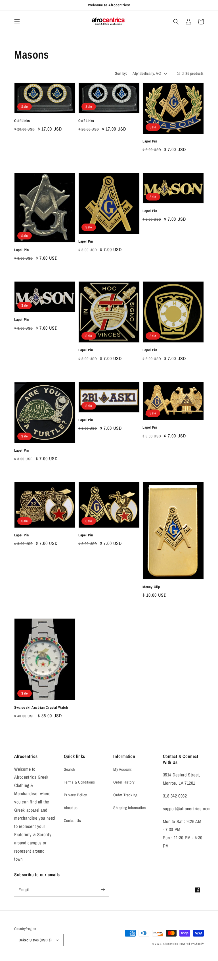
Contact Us (72, 820)
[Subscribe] (103, 889)
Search (69, 769)
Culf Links (22, 120)
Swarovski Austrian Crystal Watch (41, 707)
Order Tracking (125, 794)
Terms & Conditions (79, 782)
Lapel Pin (149, 141)
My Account (122, 769)
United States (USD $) (35, 940)
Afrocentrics (170, 944)
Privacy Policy (75, 794)
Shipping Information (129, 807)
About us (71, 807)
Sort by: (121, 73)
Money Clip (151, 586)
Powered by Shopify (191, 944)
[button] (17, 21)
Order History (124, 782)
